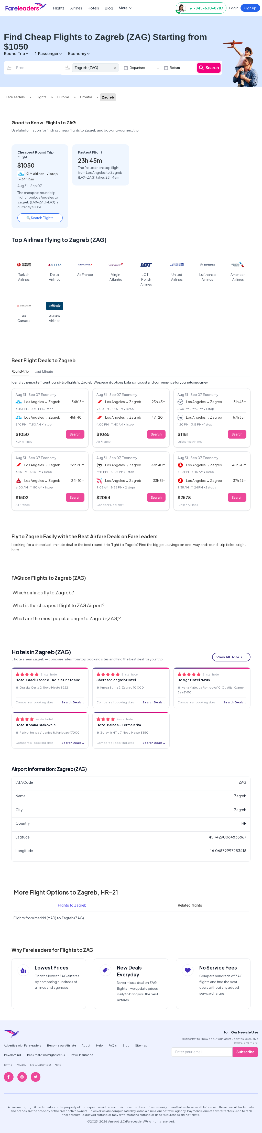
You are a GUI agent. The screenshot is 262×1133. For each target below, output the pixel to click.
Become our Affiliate (61, 1045)
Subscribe (245, 1052)
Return (175, 68)
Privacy (21, 1064)
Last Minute (44, 371)
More (123, 8)
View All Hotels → (231, 657)
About (86, 1045)
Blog (109, 8)
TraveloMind (12, 1054)
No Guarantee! (40, 1064)
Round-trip (20, 371)
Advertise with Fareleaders (22, 1045)
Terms (8, 1064)
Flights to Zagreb (72, 905)
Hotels (93, 8)
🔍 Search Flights (39, 217)
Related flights (190, 905)
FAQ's (112, 1045)
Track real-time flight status (46, 1054)
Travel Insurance (82, 1054)
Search (212, 67)
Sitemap (141, 1045)
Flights (58, 8)
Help (99, 1045)
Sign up (250, 8)
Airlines (76, 8)
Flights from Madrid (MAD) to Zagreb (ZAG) (49, 918)
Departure (137, 68)
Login (233, 8)
